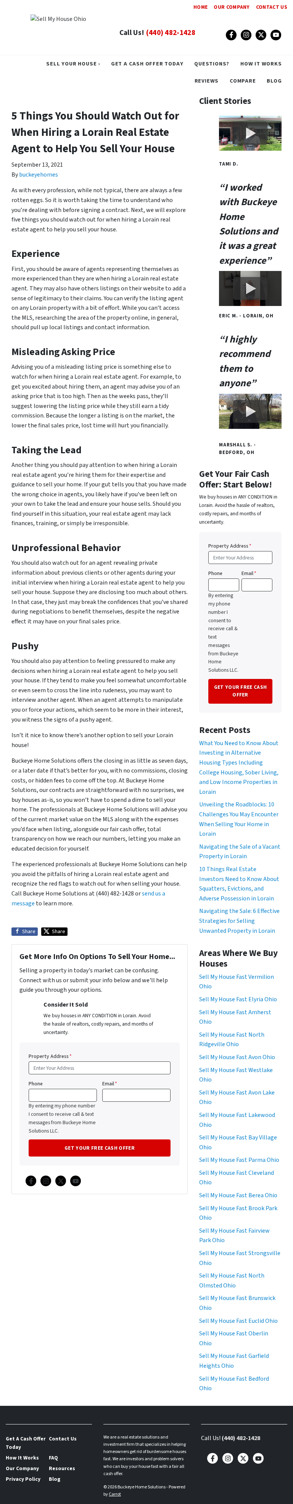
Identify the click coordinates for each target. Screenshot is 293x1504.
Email (109, 1083)
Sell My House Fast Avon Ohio (237, 1057)
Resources (62, 1468)
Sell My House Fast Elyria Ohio (238, 999)
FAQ (53, 1457)
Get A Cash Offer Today (147, 64)
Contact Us (271, 7)
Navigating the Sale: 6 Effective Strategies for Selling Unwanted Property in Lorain (239, 921)
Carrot (115, 1494)
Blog (274, 81)
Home (200, 7)
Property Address (50, 1056)
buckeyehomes (38, 174)
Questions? (211, 64)
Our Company (232, 7)
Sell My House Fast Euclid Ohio (238, 1321)
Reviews (207, 81)
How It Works (261, 64)
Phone (36, 1083)
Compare (243, 81)
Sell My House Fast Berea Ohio (238, 1195)
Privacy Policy (23, 1479)
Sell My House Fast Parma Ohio (239, 1160)
